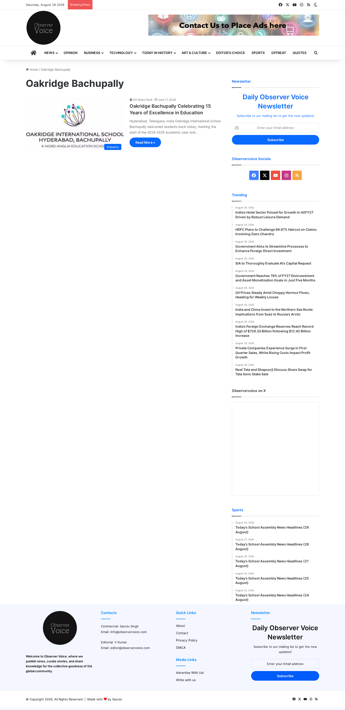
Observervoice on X (249, 390)
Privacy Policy (187, 640)
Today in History (157, 53)
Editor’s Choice (230, 53)
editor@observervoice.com (130, 648)
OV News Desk (143, 99)
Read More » (145, 142)
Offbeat (278, 53)
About (180, 626)
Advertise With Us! (190, 673)
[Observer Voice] (43, 27)
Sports (258, 53)
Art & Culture (194, 53)
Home (33, 69)
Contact (182, 633)
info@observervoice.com (128, 632)
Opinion (70, 53)
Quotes (300, 53)
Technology (121, 53)
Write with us (186, 680)
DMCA (181, 647)
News (49, 53)
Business (92, 53)
